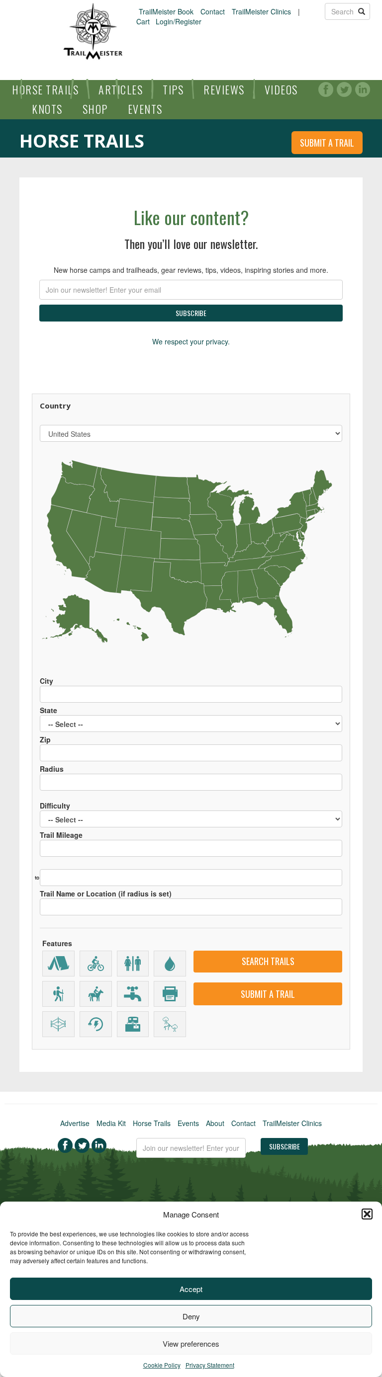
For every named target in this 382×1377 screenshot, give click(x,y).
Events (145, 109)
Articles (120, 89)
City (46, 681)
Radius (52, 769)
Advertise (75, 1123)
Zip (45, 739)
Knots (47, 109)
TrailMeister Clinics (261, 11)
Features (57, 943)
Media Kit (111, 1123)
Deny (191, 1316)
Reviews (224, 89)
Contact (212, 11)
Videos (281, 89)
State (48, 710)
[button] (367, 1214)
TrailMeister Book (166, 11)
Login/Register (178, 21)
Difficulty (55, 805)
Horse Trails (45, 89)
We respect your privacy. (191, 341)
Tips (173, 89)
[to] (191, 872)
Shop (95, 109)
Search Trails (268, 961)
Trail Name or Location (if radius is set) (106, 893)
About (215, 1123)
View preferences (191, 1343)
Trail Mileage (61, 835)
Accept (191, 1289)
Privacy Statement (210, 1365)
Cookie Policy (162, 1365)
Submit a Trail (327, 142)
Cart (143, 21)
